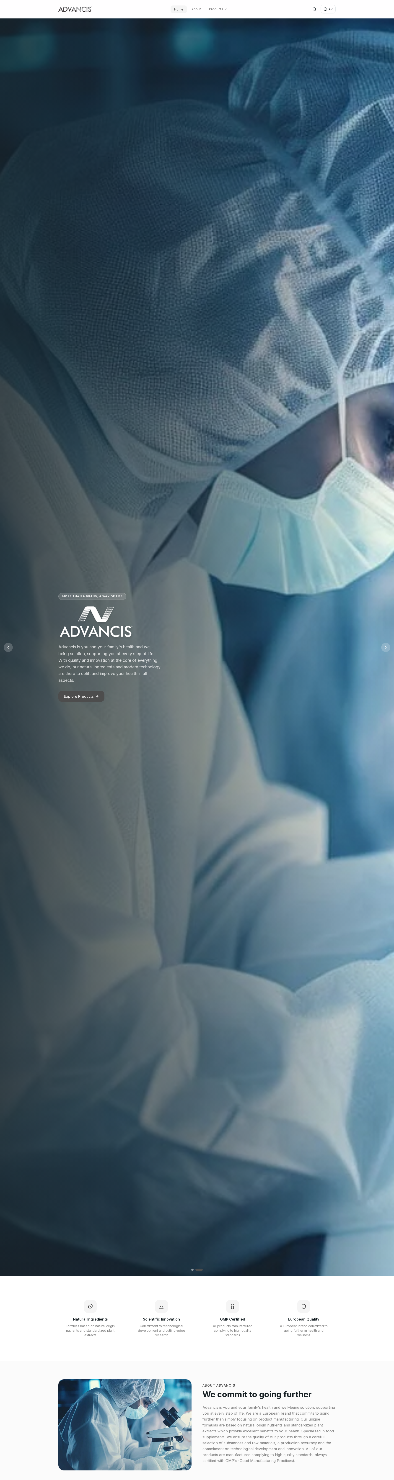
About (196, 9)
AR (331, 9)
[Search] (314, 9)
